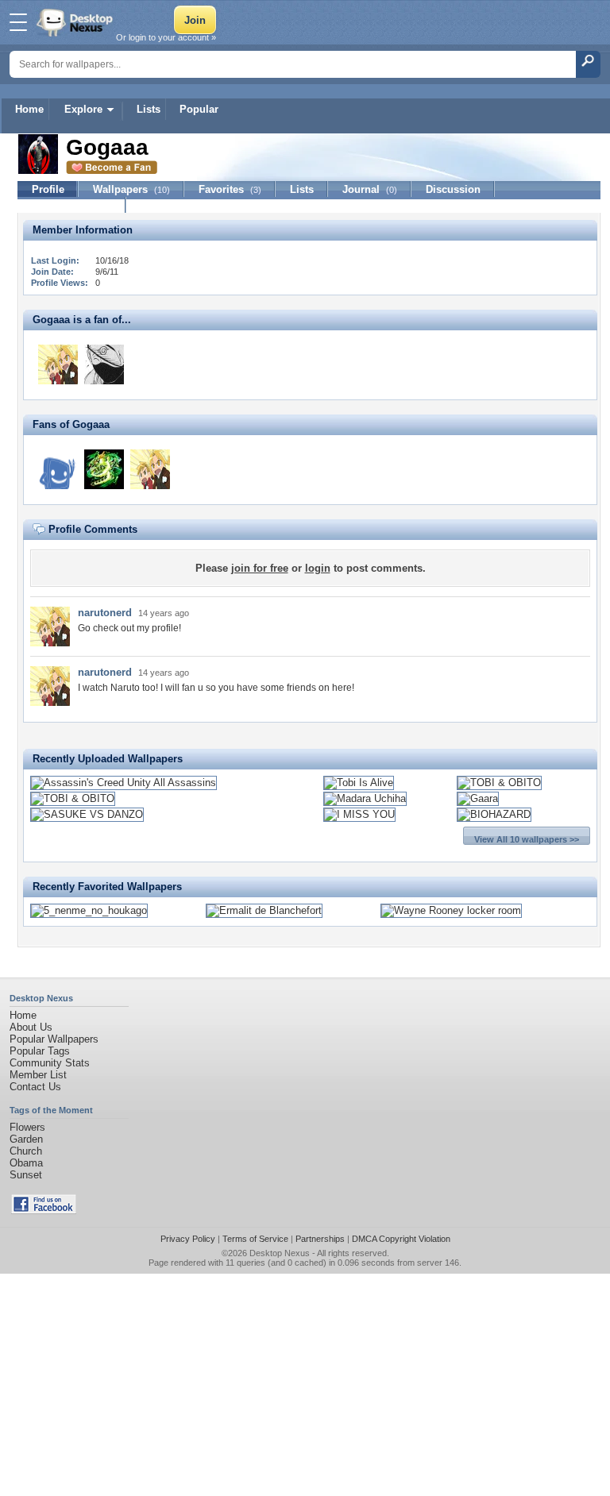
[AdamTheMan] (104, 469)
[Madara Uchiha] (365, 798)
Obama (26, 1163)
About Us (31, 1027)
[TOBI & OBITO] (499, 782)
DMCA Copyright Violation (401, 1238)
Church (26, 1151)
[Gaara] (478, 798)
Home (29, 109)
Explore (83, 109)
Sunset (26, 1175)
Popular (199, 109)
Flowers (27, 1127)
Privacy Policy (187, 1238)
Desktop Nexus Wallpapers (76, 22)
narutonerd (105, 613)
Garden (26, 1139)
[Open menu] (18, 22)
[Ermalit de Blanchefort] (264, 910)
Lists (148, 109)
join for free (259, 568)
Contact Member (72, 205)
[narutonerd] (58, 364)
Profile (48, 189)
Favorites (230, 189)
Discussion (453, 189)
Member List (38, 1075)
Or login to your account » (166, 37)
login (317, 568)
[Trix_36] (58, 469)
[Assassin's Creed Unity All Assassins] (123, 782)
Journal (369, 189)
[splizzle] (104, 364)
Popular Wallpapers (54, 1039)
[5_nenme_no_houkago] (89, 910)
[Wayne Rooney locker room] (451, 910)
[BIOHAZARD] (494, 814)
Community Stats (50, 1063)
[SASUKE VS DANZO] (87, 814)
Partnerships (320, 1238)
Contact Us (35, 1087)
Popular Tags (40, 1051)
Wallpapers (131, 189)
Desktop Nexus (279, 1253)
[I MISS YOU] (359, 814)
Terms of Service (255, 1238)
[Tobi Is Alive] (358, 782)
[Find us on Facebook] (43, 1210)
